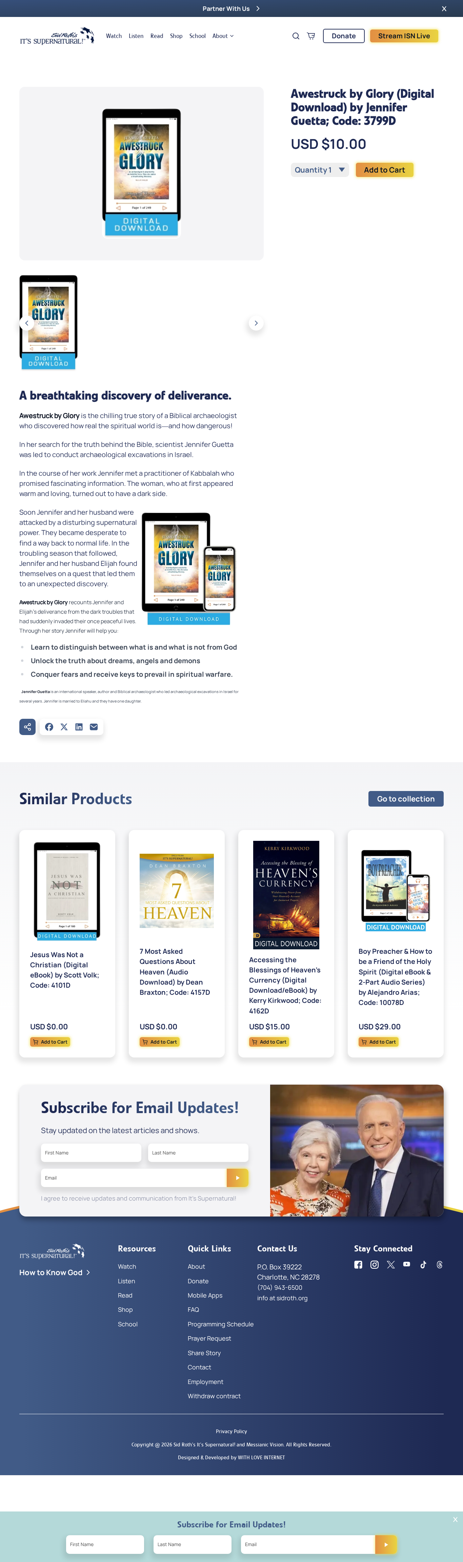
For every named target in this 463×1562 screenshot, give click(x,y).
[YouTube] (407, 1265)
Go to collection (406, 799)
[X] (64, 727)
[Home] (57, 35)
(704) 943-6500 (279, 1287)
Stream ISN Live (404, 35)
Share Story (204, 1353)
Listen (136, 36)
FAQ (193, 1309)
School (197, 36)
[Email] (94, 727)
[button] (444, 8)
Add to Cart (384, 170)
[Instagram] (374, 1265)
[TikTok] (423, 1265)
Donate (344, 35)
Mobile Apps (205, 1295)
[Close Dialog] (455, 1519)
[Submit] (237, 1178)
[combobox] (320, 170)
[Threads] (440, 1265)
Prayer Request (209, 1338)
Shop (176, 36)
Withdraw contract (214, 1396)
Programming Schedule (221, 1324)
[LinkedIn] (79, 727)
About (220, 36)
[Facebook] (49, 727)
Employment (205, 1382)
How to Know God (51, 1272)
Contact (199, 1367)
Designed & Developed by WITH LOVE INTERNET (231, 1457)
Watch (114, 36)
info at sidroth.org (282, 1298)
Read (156, 36)
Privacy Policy (231, 1431)
